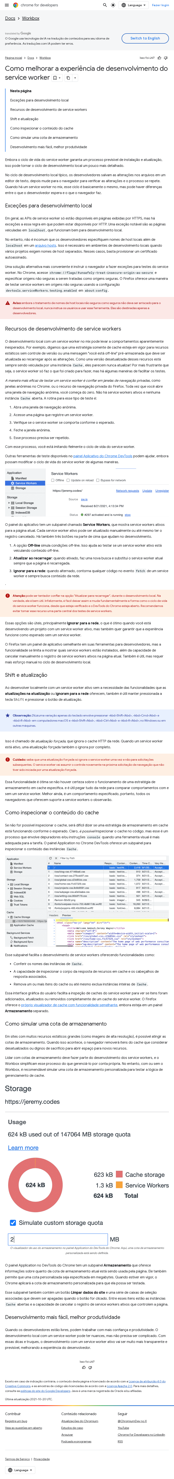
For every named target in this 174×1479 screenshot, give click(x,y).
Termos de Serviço (17, 1459)
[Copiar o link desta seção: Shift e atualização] (51, 675)
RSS (120, 1441)
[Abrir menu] (7, 5)
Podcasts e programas (76, 1441)
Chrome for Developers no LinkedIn (141, 1435)
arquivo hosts (45, 245)
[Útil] (159, 58)
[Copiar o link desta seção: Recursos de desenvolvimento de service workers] (125, 329)
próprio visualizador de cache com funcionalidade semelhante (69, 1005)
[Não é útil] (166, 58)
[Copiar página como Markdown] (68, 78)
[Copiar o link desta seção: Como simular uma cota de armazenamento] (111, 1024)
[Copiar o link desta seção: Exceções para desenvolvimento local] (96, 206)
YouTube (123, 1428)
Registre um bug (16, 1421)
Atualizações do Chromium (79, 1421)
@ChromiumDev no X (132, 1421)
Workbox (30, 18)
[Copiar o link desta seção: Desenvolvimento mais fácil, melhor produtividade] (124, 1317)
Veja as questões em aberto (23, 1428)
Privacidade (42, 1459)
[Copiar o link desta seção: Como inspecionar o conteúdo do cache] (103, 813)
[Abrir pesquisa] (105, 5)
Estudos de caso (72, 1428)
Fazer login (160, 5)
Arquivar (67, 1435)
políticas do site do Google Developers (45, 1391)
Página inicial (13, 58)
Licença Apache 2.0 (119, 1386)
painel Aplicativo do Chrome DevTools (102, 456)
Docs (10, 18)
